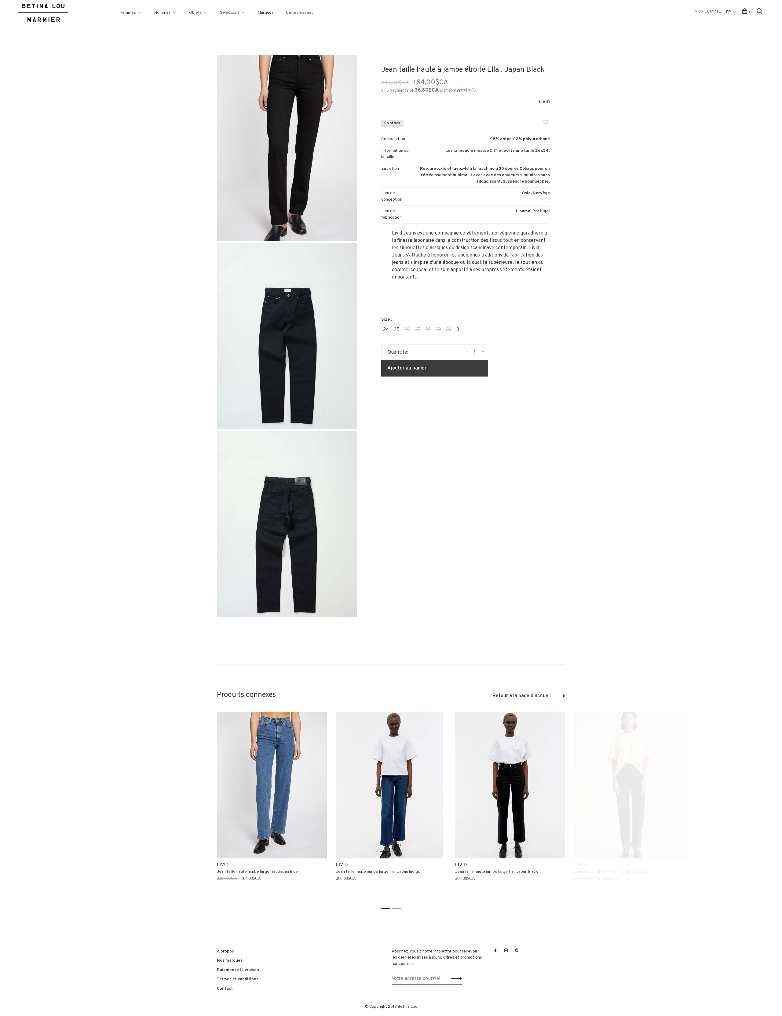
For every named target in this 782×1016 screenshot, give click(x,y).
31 (458, 330)
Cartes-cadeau (299, 12)
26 (407, 330)
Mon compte (708, 11)
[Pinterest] (517, 951)
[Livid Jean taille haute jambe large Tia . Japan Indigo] (391, 785)
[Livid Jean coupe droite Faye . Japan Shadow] (629, 785)
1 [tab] (387, 908)
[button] (428, 90)
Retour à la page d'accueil (521, 696)
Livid (544, 102)
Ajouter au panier (406, 368)
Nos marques (230, 960)
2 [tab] (398, 908)
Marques (266, 12)
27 (417, 330)
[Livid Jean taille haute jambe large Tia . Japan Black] (510, 785)
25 (397, 330)
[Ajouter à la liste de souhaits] (545, 123)
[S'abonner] (455, 978)
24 (386, 330)
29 (438, 330)
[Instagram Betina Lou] (506, 951)
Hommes (162, 12)
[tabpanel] (271, 807)
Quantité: (398, 352)
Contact (225, 988)
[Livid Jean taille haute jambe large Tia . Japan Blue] (272, 785)
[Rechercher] (760, 12)
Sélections (229, 12)
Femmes (128, 12)
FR (728, 12)
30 (448, 330)
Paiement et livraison (238, 970)
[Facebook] (495, 951)
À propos (225, 951)
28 (428, 330)
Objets (195, 12)
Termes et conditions (237, 979)
